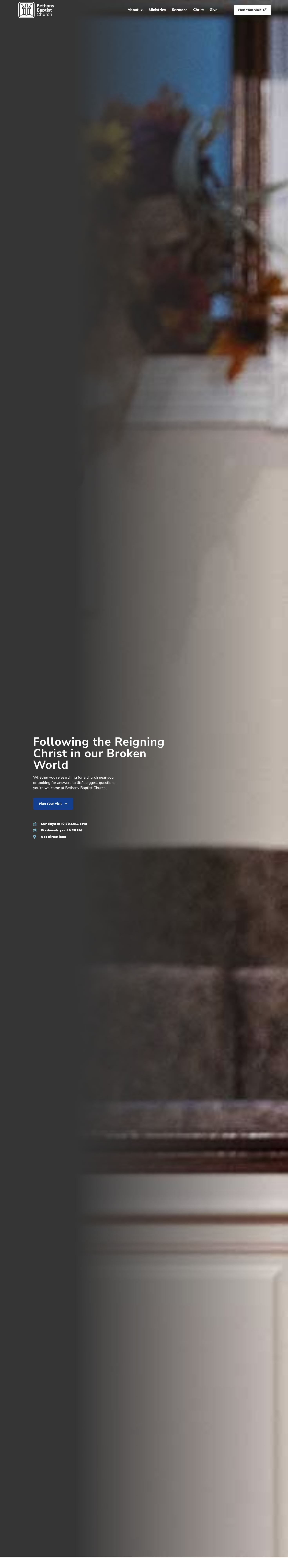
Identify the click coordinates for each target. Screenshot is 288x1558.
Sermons (179, 9)
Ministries (157, 9)
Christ (198, 9)
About (133, 9)
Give (213, 9)
